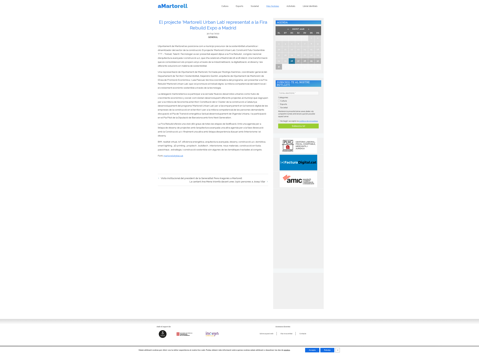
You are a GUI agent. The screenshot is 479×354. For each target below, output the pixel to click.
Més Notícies (272, 6)
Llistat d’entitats (310, 6)
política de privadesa (308, 121)
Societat (255, 6)
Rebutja (327, 350)
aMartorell (172, 6)
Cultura (224, 6)
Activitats (291, 6)
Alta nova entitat (286, 334)
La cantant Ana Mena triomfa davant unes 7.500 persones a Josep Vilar (227, 181)
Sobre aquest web (266, 334)
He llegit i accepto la (299, 121)
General (213, 37)
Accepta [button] (312, 350)
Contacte (302, 334)
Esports (239, 6)
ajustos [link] (287, 350)
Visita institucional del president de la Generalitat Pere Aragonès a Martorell (201, 178)
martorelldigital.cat (173, 155)
